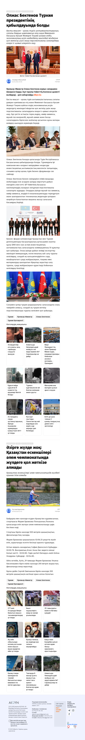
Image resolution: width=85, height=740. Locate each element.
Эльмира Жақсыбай (19, 80)
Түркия (10, 317)
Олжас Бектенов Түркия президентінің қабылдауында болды (29, 20)
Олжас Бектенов (43, 317)
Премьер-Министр (24, 317)
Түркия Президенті (15, 320)
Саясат (18, 11)
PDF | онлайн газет (58, 709)
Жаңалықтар (10, 11)
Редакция (59, 706)
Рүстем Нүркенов (18, 509)
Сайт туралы (59, 703)
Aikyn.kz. (38, 95)
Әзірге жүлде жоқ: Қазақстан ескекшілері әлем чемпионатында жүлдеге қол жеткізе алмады (28, 457)
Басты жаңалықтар (27, 11)
